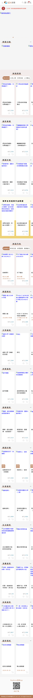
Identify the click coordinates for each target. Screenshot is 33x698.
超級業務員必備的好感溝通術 (22, 392)
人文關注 (27, 78)
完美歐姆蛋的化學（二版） (22, 509)
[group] (16, 25)
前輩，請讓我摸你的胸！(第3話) (8, 587)
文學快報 (20, 78)
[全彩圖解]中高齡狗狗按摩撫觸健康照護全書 (8, 549)
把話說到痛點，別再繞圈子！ (8, 103)
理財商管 (6, 78)
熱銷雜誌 (6, 248)
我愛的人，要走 (22, 470)
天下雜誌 (20, 273)
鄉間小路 (5, 314)
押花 (18, 352)
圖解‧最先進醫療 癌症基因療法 (8, 431)
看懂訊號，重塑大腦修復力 (8, 183)
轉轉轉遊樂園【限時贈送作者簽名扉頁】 (22, 145)
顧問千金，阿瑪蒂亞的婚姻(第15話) (22, 588)
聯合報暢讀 (20, 666)
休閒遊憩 (20, 248)
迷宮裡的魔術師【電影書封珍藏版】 (22, 225)
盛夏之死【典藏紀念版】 (8, 353)
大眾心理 (13, 78)
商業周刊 (5, 273)
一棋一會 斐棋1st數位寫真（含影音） (22, 626)
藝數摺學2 (6, 508)
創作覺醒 (5, 391)
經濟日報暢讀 (7, 666)
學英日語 (13, 248)
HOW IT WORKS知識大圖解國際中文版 (22, 316)
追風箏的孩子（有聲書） (7, 471)
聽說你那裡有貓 (22, 547)
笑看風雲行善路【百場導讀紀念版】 (22, 184)
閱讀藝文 (27, 248)
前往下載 (16, 691)
